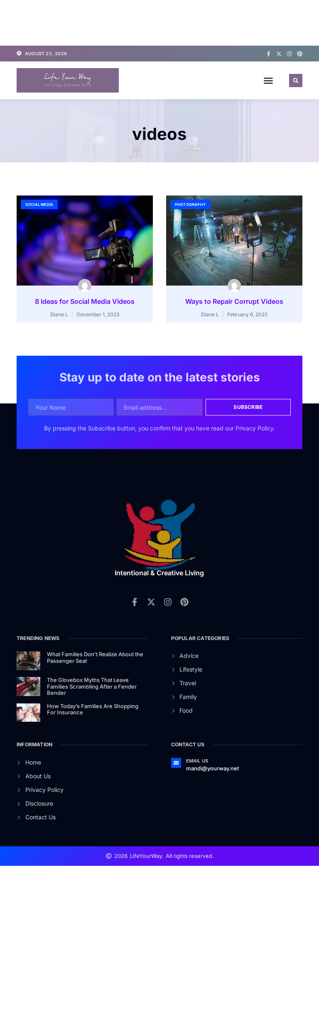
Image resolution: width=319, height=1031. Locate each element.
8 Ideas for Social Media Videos (85, 301)
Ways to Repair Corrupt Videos (234, 301)
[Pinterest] (299, 53)
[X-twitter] (279, 53)
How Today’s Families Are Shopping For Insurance (92, 709)
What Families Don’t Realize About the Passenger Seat (95, 657)
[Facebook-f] (268, 53)
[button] (268, 80)
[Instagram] (289, 53)
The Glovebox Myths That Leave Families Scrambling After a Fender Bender (92, 686)
